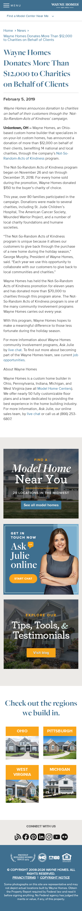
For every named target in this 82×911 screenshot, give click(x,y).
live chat (15, 350)
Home (8, 31)
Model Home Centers (54, 389)
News (21, 31)
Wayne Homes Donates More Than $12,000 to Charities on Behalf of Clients (37, 38)
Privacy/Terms (24, 877)
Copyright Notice (55, 877)
